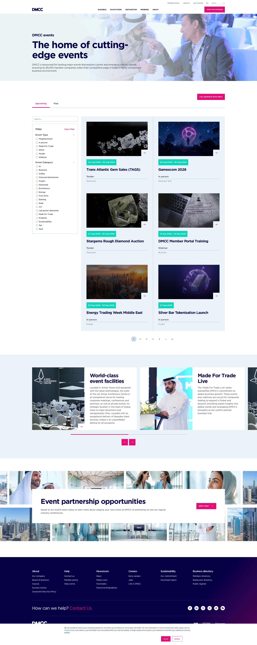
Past (56, 103)
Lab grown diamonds (48, 210)
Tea (40, 225)
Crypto (42, 181)
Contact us (69, 576)
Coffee (42, 174)
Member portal (173, 3)
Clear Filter (69, 129)
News (98, 576)
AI (40, 166)
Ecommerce (44, 188)
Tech (41, 229)
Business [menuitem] (102, 10)
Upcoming (41, 103)
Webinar (43, 157)
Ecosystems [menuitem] (116, 10)
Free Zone (43, 196)
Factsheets (101, 584)
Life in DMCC (134, 584)
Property (43, 218)
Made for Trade (46, 214)
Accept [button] (165, 639)
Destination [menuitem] (131, 10)
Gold (41, 203)
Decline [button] (177, 639)
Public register (199, 584)
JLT (40, 207)
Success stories (39, 588)
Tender (42, 154)
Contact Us (80, 608)
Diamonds (43, 185)
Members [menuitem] (145, 10)
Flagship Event (46, 139)
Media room (101, 580)
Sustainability (45, 222)
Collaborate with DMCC (211, 97)
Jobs (130, 580)
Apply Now (204, 506)
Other (41, 150)
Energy (42, 192)
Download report (169, 580)
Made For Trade (46, 146)
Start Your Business (215, 9)
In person (43, 142)
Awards (35, 584)
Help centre (69, 584)
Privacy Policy (69, 630)
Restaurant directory (202, 580)
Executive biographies (106, 588)
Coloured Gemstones (48, 177)
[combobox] (218, 3)
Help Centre (198, 3)
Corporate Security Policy (44, 591)
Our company (38, 576)
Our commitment (169, 576)
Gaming (42, 199)
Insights (186, 3)
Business (43, 170)
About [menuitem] (156, 10)
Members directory (201, 576)
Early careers (134, 576)
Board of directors (40, 580)
